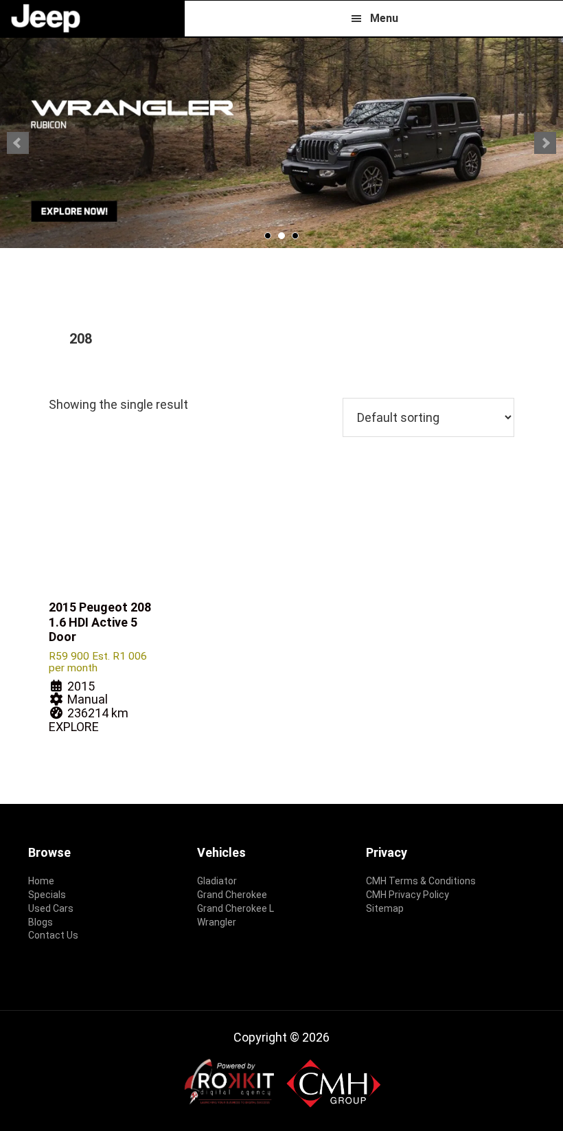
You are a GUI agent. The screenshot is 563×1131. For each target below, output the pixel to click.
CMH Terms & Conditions (421, 880)
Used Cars (50, 908)
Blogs (40, 922)
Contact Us (53, 935)
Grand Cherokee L (235, 908)
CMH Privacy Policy (407, 894)
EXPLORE (74, 726)
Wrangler (216, 922)
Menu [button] (384, 18)
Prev (18, 143)
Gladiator (217, 880)
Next (545, 143)
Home (41, 880)
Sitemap (385, 908)
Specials (47, 894)
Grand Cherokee (232, 894)
